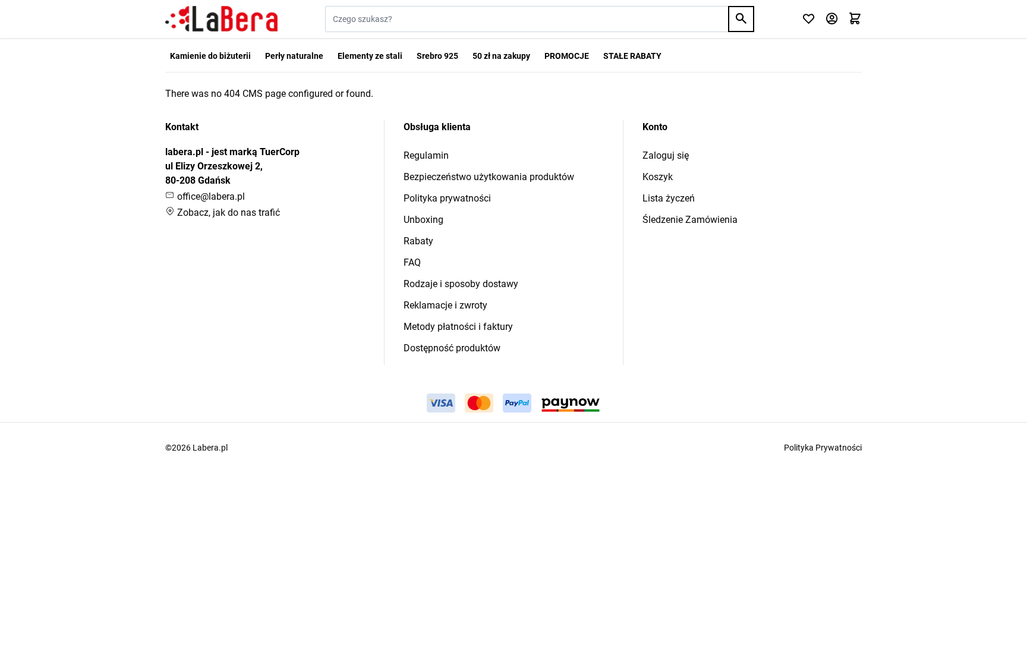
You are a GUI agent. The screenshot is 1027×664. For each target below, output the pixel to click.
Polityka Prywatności (823, 447)
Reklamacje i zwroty (445, 305)
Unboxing (423, 219)
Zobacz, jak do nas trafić (227, 212)
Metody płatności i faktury (458, 326)
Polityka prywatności (447, 198)
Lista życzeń (668, 198)
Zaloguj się (665, 155)
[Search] (741, 19)
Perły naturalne (294, 56)
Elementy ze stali (370, 56)
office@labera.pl (210, 196)
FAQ (412, 262)
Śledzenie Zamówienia (690, 219)
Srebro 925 (437, 56)
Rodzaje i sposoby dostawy (461, 283)
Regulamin (426, 155)
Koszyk (657, 176)
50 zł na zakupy (501, 56)
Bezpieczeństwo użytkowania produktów (489, 176)
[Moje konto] (832, 19)
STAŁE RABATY (632, 56)
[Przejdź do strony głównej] (221, 19)
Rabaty (418, 241)
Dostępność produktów (452, 348)
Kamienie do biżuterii (210, 56)
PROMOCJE (566, 56)
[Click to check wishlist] (808, 19)
